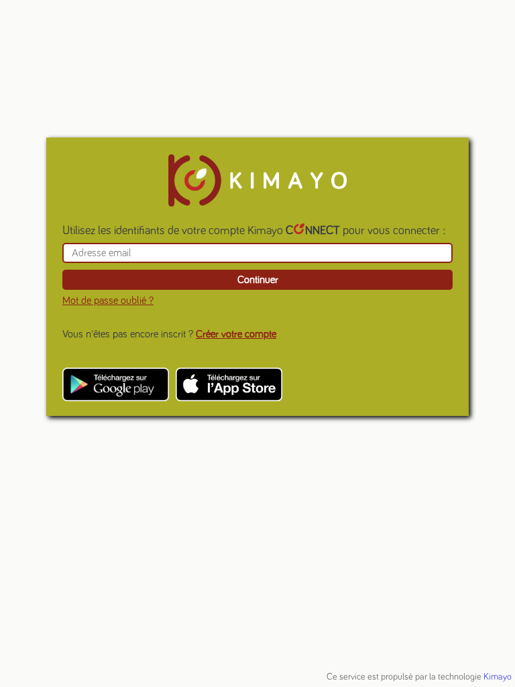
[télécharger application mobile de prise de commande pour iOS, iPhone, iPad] (229, 384)
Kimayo (497, 677)
